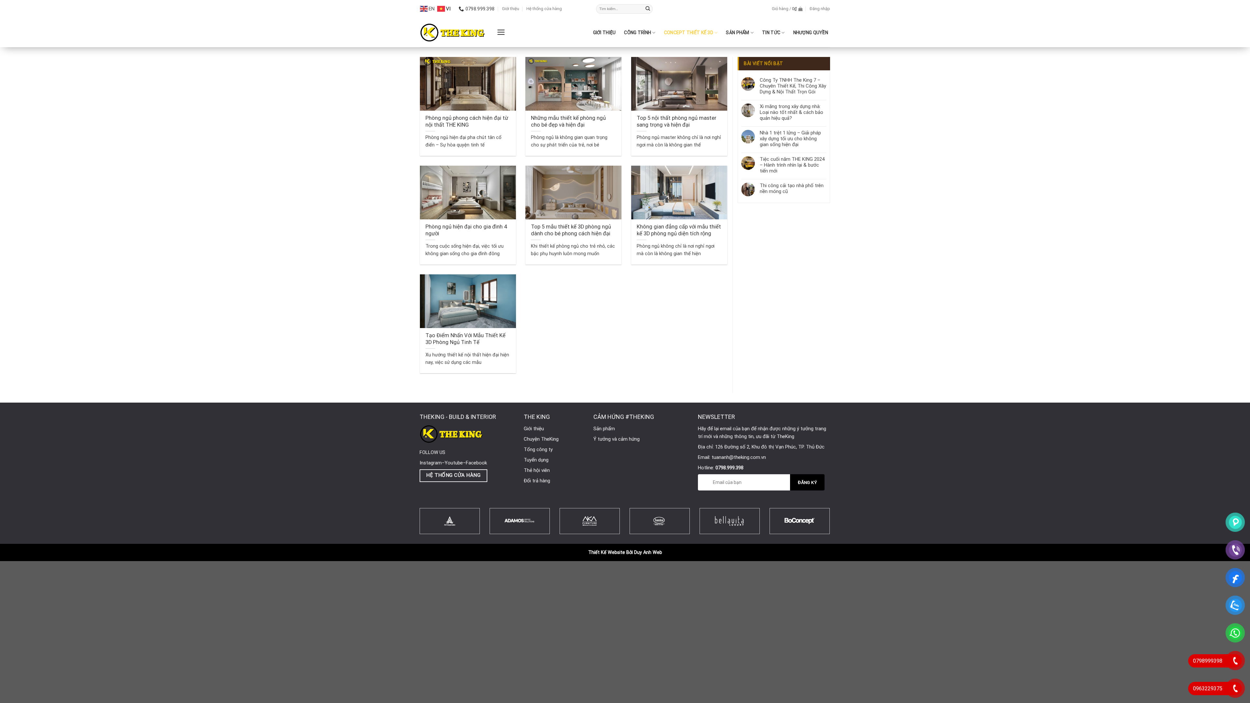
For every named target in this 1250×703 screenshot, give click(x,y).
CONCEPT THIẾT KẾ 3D (688, 32)
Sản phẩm (604, 429)
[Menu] (501, 32)
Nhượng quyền (810, 32)
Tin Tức (771, 32)
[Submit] (648, 9)
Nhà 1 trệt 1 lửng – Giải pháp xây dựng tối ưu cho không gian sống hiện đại (790, 138)
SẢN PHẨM (737, 32)
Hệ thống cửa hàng (544, 8)
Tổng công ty (538, 449)
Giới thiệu (510, 8)
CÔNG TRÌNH (637, 32)
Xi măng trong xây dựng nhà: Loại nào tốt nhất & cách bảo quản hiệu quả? (791, 112)
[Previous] (411, 528)
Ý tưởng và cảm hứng (616, 439)
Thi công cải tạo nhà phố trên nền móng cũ (792, 188)
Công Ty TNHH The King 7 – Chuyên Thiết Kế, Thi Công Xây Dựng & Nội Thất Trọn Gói (793, 86)
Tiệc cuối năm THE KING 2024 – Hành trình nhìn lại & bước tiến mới (792, 165)
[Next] (838, 528)
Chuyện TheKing (541, 439)
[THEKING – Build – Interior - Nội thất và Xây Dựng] (452, 32)
